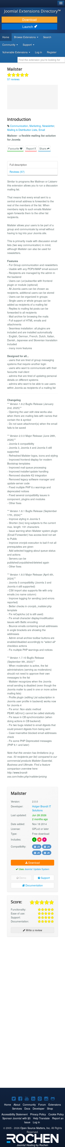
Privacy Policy (38, 1114)
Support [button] (27, 44)
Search (47, 37)
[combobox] (41, 60)
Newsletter (48, 126)
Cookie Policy (56, 1114)
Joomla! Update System (37, 869)
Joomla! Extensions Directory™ (32, 11)
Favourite (14, 148)
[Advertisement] (32, 972)
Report (30, 148)
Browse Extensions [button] (25, 37)
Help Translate (41, 1118)
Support (45, 878)
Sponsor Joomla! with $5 (16, 1118)
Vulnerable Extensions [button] (15, 52)
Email (42, 130)
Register (52, 52)
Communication (19, 126)
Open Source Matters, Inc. (35, 1128)
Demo (22, 878)
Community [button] (9, 44)
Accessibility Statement (14, 1114)
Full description (18, 164)
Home (5, 37)
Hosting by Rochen (32, 1145)
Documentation (34, 885)
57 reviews (13, 79)
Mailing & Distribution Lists (22, 130)
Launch (28, 26)
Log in (38, 52)
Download (29, 19)
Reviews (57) (17, 171)
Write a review (33, 930)
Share (43, 148)
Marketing (35, 126)
